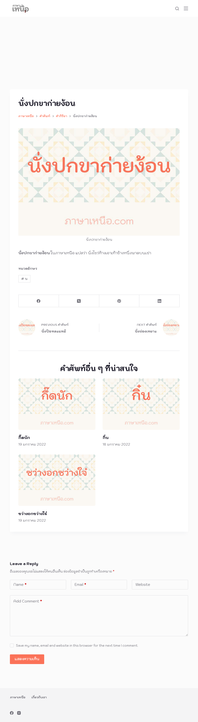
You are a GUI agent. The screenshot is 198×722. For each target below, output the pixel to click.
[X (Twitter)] (79, 301)
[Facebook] (39, 301)
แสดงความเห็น (27, 659)
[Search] (177, 8)
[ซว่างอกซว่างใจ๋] (56, 480)
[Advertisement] (99, 53)
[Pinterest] (119, 301)
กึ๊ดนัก (24, 437)
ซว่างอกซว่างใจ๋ (32, 513)
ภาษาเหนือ (17, 697)
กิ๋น (105, 437)
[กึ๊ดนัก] (56, 404)
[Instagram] (19, 713)
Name (20, 584)
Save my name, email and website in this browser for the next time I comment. (77, 646)
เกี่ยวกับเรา (39, 697)
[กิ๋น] (141, 404)
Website (142, 584)
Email (80, 584)
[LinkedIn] (159, 301)
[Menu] (186, 8)
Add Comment (28, 601)
